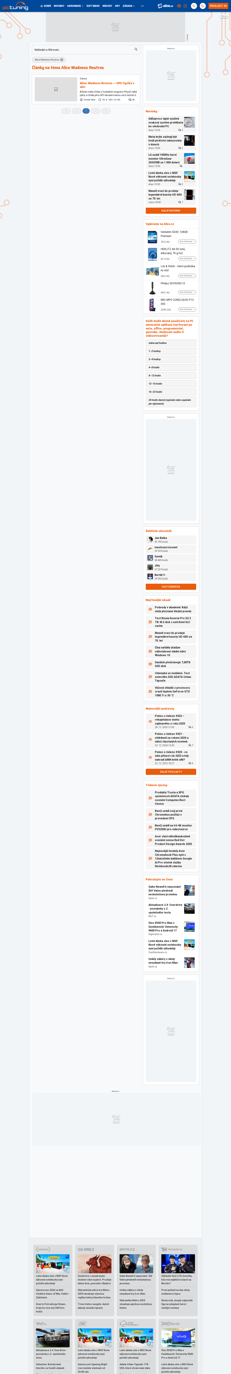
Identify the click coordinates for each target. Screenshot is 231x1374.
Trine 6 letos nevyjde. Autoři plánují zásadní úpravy (93, 1306)
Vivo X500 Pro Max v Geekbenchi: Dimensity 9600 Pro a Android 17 (163, 926)
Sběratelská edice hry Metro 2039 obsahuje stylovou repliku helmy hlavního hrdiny (94, 1294)
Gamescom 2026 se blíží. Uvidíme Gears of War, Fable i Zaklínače (52, 1294)
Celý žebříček (171, 586)
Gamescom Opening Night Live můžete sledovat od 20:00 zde (92, 1368)
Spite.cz (152, 898)
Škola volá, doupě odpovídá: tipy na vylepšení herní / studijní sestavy (177, 1304)
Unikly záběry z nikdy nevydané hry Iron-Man (163, 960)
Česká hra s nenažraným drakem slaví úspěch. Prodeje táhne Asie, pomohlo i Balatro (94, 1280)
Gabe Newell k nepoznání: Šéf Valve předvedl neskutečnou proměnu (164, 890)
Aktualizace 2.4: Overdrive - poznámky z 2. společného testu (165, 908)
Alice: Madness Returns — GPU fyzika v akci (107, 85)
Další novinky (170, 210)
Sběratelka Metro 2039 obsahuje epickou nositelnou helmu (136, 1304)
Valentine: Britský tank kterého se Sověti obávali (50, 1366)
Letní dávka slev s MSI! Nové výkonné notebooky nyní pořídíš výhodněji (164, 944)
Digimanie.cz (155, 934)
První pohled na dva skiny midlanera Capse (175, 1292)
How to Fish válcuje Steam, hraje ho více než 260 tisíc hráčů (51, 1308)
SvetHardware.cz (157, 952)
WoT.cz (152, 916)
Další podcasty (171, 771)
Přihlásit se (218, 6)
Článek (83, 79)
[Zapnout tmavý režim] (203, 6)
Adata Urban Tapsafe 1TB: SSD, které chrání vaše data (135, 1366)
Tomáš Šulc (90, 100)
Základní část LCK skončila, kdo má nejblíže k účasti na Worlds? (176, 1280)
